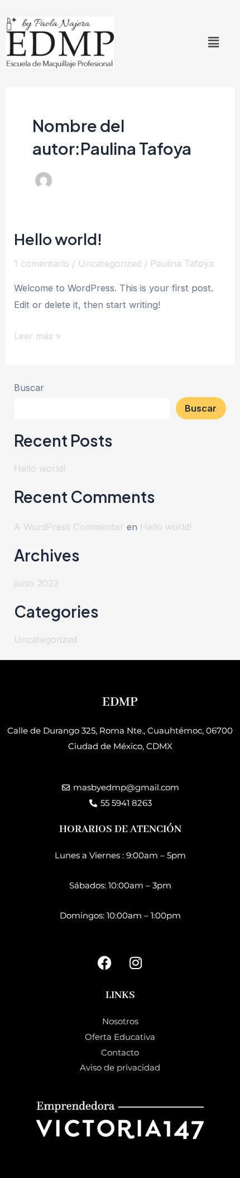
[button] (213, 42)
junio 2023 (36, 583)
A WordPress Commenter (69, 526)
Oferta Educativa (120, 1037)
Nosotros (120, 1021)
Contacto (120, 1052)
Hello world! (58, 238)
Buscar (29, 387)
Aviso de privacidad (120, 1067)
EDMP (120, 702)
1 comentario (41, 263)
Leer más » (37, 334)
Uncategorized (109, 263)
